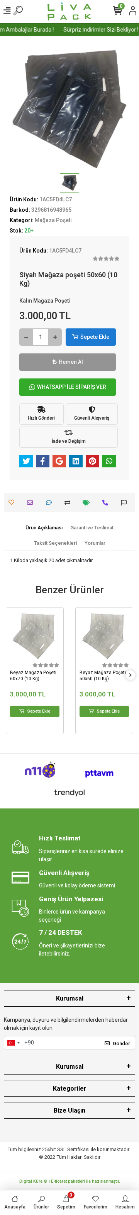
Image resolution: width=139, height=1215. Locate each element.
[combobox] (13, 1042)
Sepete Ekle (94, 337)
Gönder (121, 1043)
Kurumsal (69, 998)
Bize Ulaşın (69, 1110)
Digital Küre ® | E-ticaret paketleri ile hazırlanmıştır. (69, 1181)
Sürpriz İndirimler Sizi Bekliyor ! (98, 30)
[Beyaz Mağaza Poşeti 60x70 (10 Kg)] (34, 636)
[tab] (44, 528)
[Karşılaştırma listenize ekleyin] (69, 502)
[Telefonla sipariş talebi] (107, 502)
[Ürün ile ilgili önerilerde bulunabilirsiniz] (125, 502)
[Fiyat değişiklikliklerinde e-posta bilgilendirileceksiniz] (88, 502)
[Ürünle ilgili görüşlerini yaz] (51, 502)
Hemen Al (71, 362)
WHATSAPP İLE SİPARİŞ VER (71, 387)
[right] (130, 675)
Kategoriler (69, 1088)
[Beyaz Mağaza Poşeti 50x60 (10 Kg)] (104, 636)
